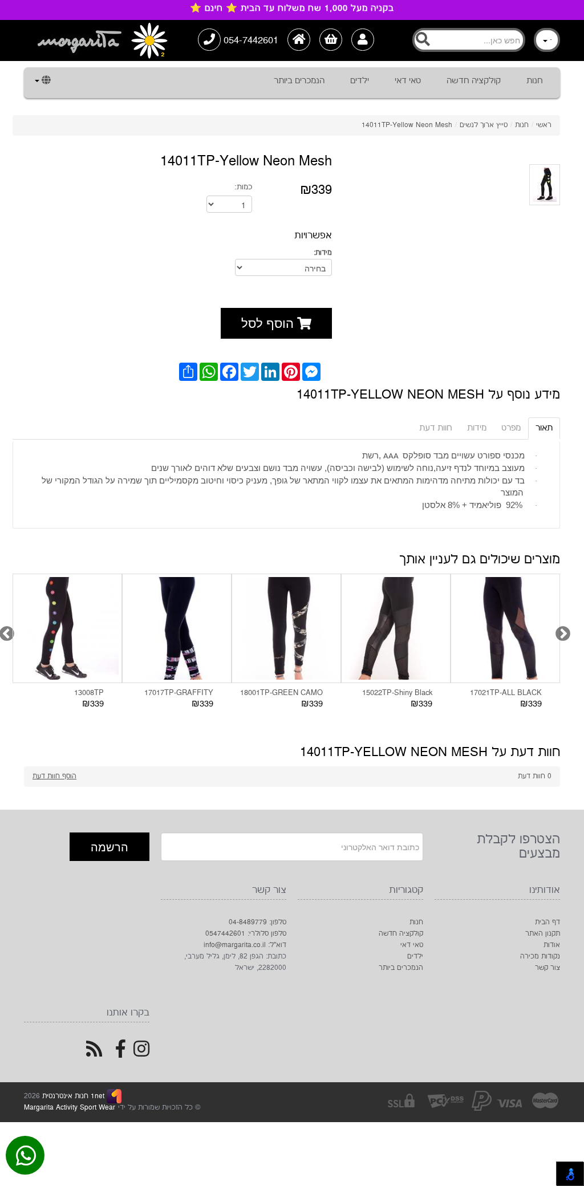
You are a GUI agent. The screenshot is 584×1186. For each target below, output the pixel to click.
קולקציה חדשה (474, 81)
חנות (534, 81)
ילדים (359, 81)
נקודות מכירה (540, 956)
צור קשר (547, 968)
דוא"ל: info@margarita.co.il (245, 945)
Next (560, 631)
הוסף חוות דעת (54, 776)
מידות (476, 428)
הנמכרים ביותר (299, 81)
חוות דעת (435, 428)
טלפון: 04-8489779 (257, 922)
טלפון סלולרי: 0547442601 (245, 933)
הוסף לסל (269, 322)
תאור (544, 428)
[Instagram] (141, 1053)
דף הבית (547, 922)
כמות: (243, 187)
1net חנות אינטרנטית (72, 1096)
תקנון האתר (542, 933)
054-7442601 (249, 40)
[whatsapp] (26, 1158)
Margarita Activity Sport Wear (69, 1107)
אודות (552, 945)
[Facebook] (120, 1053)
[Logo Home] (101, 40)
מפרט (511, 428)
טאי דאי (408, 81)
